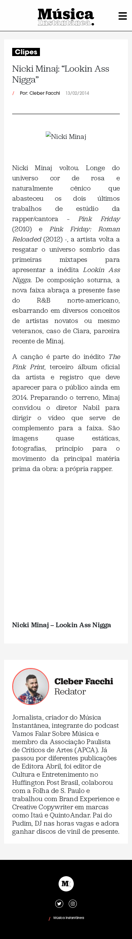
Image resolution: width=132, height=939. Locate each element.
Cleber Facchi (83, 681)
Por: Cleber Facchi (40, 93)
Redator (70, 691)
